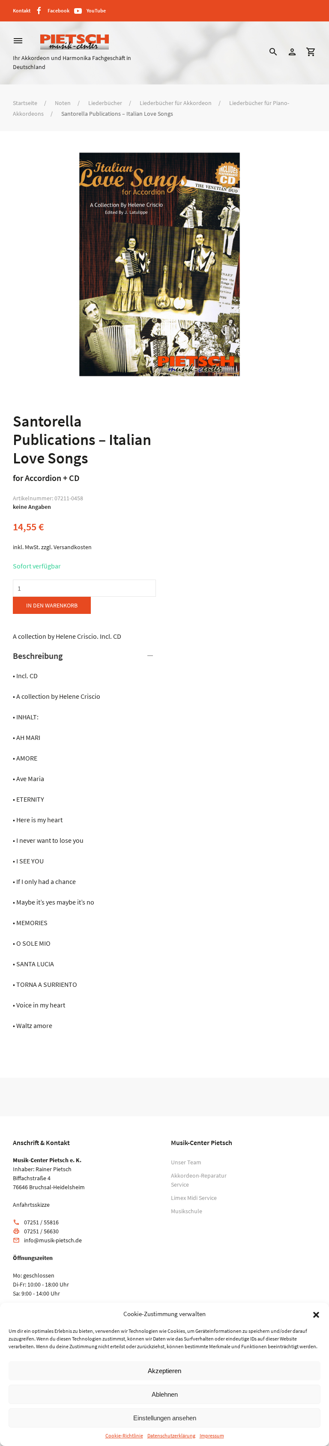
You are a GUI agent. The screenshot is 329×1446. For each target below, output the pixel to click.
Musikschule (186, 1211)
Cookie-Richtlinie (124, 1435)
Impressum (212, 1435)
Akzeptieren (164, 1370)
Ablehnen (165, 1394)
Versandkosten (73, 547)
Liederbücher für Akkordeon (176, 103)
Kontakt (21, 10)
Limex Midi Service (194, 1198)
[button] (316, 1314)
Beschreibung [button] (38, 655)
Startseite (25, 103)
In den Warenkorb (52, 605)
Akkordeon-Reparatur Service (199, 1180)
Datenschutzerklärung (171, 1435)
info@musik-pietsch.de (53, 1240)
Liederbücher (105, 103)
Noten (63, 103)
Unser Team (186, 1162)
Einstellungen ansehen (164, 1418)
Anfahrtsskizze (31, 1205)
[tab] (84, 840)
